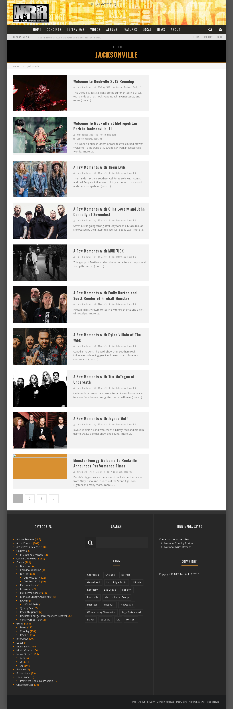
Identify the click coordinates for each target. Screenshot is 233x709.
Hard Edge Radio (116, 582)
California (93, 574)
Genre (19, 623)
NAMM (24, 600)
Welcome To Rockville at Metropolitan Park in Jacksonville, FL (105, 125)
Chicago (110, 574)
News (161, 29)
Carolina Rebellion (30, 570)
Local (147, 29)
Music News (116, 471)
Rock (219, 37)
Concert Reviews (124, 87)
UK (21, 661)
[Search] (211, 29)
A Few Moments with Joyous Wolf (100, 418)
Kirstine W (82, 471)
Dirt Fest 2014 (32, 577)
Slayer (90, 619)
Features (130, 29)
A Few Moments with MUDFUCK (98, 251)
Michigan (92, 604)
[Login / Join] (221, 29)
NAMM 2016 (31, 604)
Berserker (25, 566)
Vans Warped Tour (31, 619)
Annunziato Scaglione (87, 134)
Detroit (125, 574)
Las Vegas (110, 589)
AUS (22, 658)
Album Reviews (25, 539)
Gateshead (93, 582)
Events (20, 562)
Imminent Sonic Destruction (36, 681)
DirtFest (24, 573)
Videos (95, 29)
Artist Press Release (28, 547)
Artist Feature (24, 543)
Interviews (75, 29)
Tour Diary (22, 677)
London (126, 589)
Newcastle (127, 604)
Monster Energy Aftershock (36, 596)
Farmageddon (28, 585)
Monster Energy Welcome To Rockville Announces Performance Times (105, 463)
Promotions (23, 673)
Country (208, 37)
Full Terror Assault (31, 593)
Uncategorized (24, 684)
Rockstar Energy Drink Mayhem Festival (43, 616)
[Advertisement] (182, 97)
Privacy (151, 701)
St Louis (105, 619)
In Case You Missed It (33, 554)
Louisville (92, 597)
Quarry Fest (27, 608)
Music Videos (24, 650)
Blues (196, 37)
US (140, 87)
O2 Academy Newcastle (101, 612)
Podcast (21, 669)
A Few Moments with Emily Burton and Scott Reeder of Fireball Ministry (105, 295)
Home (37, 29)
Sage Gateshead (131, 612)
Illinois (137, 582)
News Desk (23, 654)
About (175, 29)
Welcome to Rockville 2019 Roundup (103, 81)
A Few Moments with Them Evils (99, 167)
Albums (112, 29)
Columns (21, 551)
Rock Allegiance (29, 612)
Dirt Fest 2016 (32, 581)
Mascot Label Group (117, 597)
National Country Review (178, 543)
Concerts (54, 29)
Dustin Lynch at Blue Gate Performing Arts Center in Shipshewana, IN (75, 37)
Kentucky (92, 589)
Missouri (109, 604)
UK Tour (131, 619)
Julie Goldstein (84, 87)
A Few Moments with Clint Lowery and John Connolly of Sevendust (109, 211)
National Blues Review (177, 547)
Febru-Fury (26, 589)
